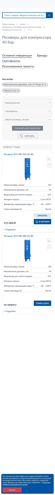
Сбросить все (10, 90)
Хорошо (12, 490)
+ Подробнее (10, 229)
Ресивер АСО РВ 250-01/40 (18, 154)
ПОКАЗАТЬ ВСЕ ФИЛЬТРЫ (27, 128)
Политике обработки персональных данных (26, 483)
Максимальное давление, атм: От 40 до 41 (24, 84)
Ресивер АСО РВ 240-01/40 (18, 236)
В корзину (44, 221)
